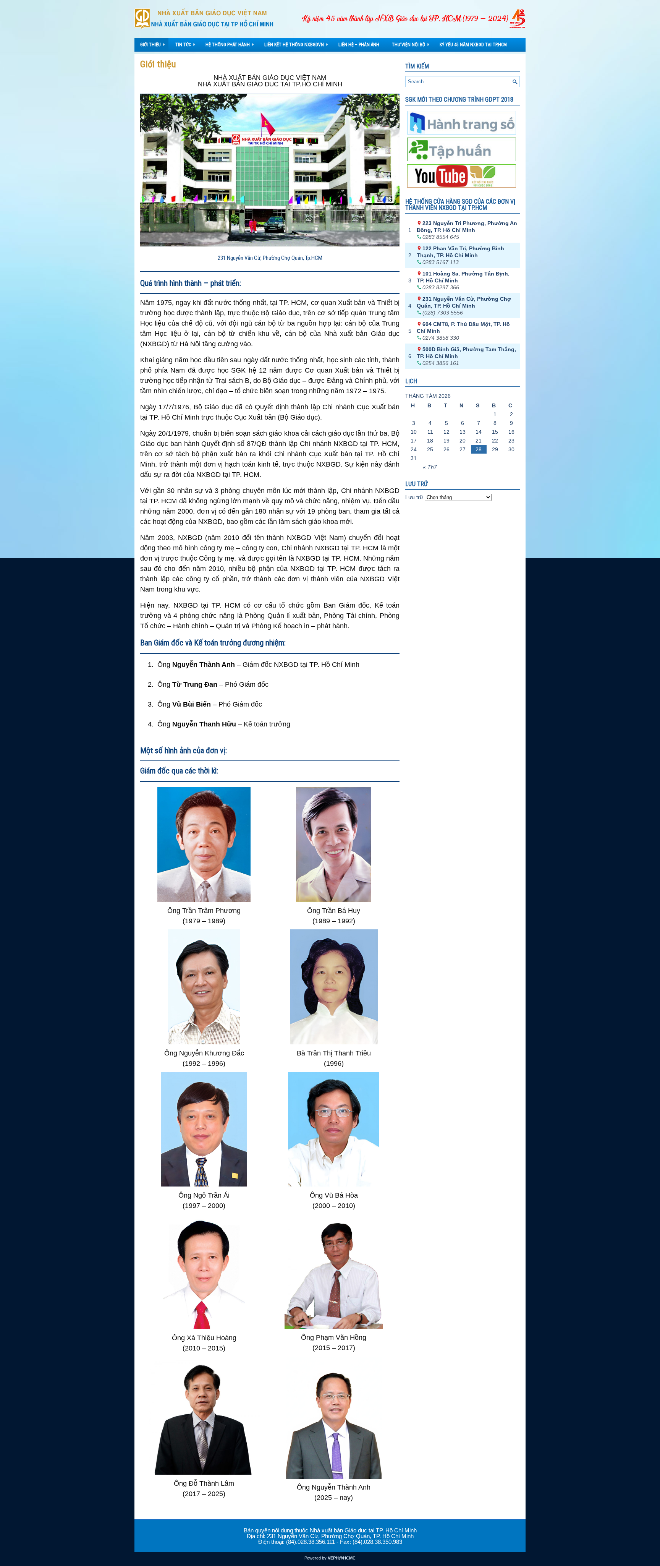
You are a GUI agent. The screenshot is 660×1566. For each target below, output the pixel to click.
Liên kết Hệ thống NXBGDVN (296, 44)
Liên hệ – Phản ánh (358, 44)
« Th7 (430, 467)
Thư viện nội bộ (410, 44)
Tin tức (185, 44)
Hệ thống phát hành (229, 44)
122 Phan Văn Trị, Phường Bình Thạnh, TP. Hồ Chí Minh (460, 251)
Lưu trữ (414, 497)
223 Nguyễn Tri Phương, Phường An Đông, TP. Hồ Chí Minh (467, 226)
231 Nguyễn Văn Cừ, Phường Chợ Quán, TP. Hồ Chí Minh (464, 302)
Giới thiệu (152, 44)
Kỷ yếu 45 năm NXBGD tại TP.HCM (473, 44)
